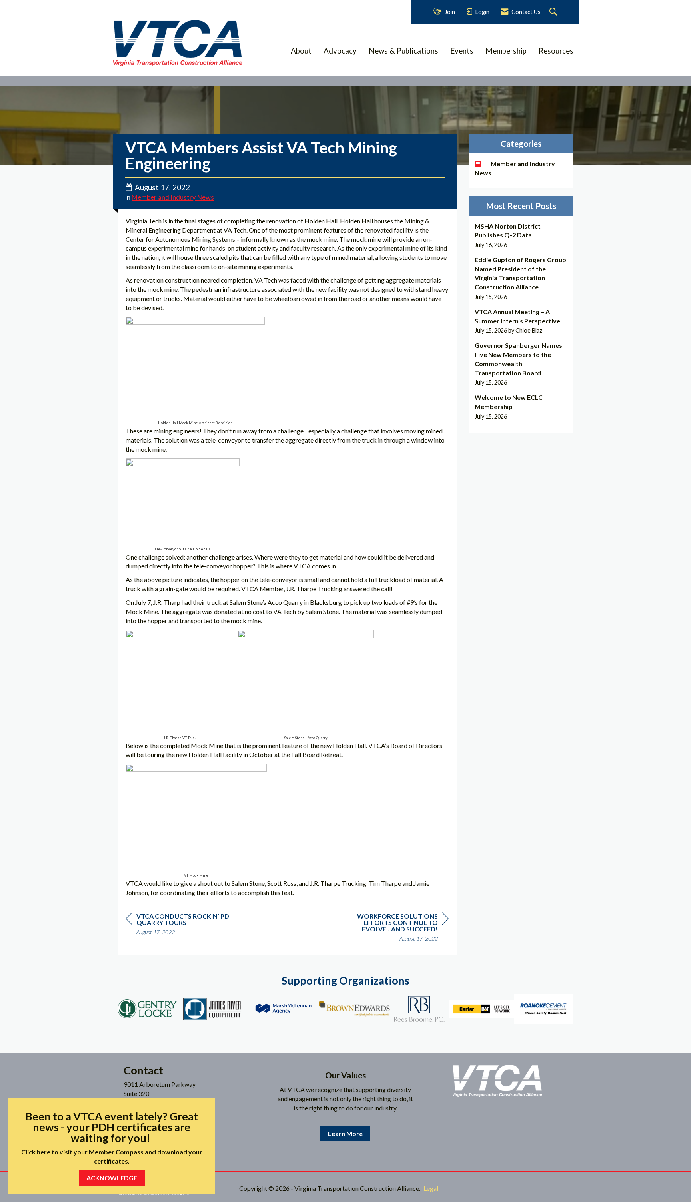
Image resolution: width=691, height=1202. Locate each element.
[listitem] (521, 235)
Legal (430, 1188)
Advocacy (340, 50)
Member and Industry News (173, 197)
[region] (389, 928)
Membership (506, 50)
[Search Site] (554, 12)
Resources (556, 50)
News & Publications (403, 50)
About (301, 50)
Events (461, 50)
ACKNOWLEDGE (111, 1178)
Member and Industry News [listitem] (515, 168)
